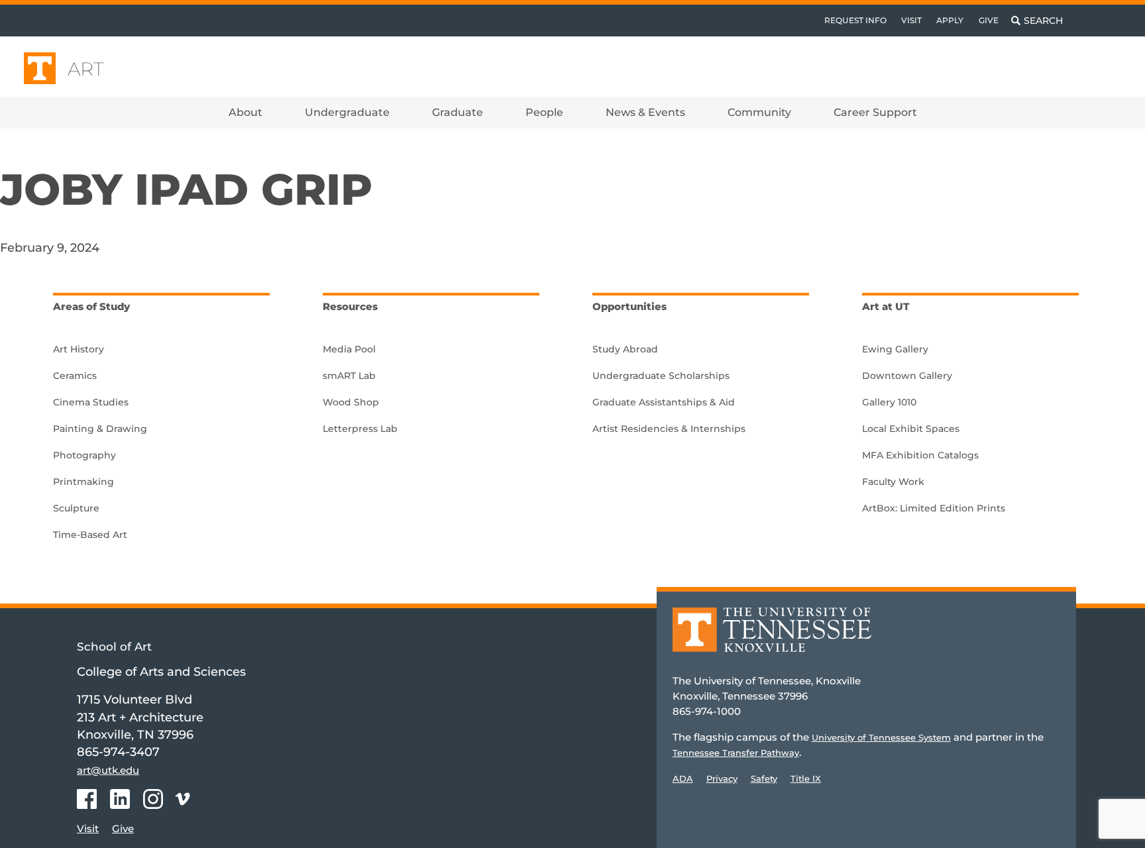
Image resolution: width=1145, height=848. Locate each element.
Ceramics (75, 376)
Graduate (457, 112)
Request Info (855, 20)
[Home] (772, 639)
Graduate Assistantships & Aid (663, 402)
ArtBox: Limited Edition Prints (933, 508)
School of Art (114, 646)
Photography (84, 455)
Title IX (806, 778)
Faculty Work (893, 482)
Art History (78, 349)
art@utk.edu (108, 770)
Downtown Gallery (907, 376)
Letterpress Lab (360, 429)
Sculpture (76, 508)
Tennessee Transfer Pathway (736, 752)
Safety (764, 778)
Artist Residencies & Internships (668, 429)
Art (86, 69)
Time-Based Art (90, 535)
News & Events (645, 112)
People (544, 112)
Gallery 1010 (889, 402)
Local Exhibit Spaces (910, 429)
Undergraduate (347, 112)
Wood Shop (351, 402)
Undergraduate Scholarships (661, 376)
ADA (683, 778)
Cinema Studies (91, 402)
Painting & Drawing (100, 429)
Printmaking (83, 482)
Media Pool (349, 349)
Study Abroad (625, 349)
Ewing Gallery (895, 349)
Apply (949, 20)
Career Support (875, 112)
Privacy (721, 778)
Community (759, 112)
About (245, 112)
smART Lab (349, 376)
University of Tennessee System (881, 737)
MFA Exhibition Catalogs (920, 455)
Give (989, 20)
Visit (911, 20)
